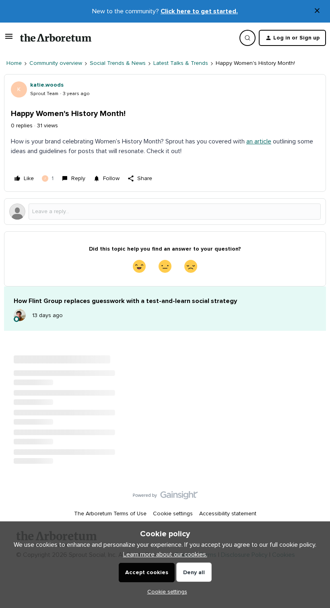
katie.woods (47, 85)
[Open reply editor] (165, 211)
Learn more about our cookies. (165, 554)
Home (14, 63)
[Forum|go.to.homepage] (55, 38)
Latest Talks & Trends (180, 63)
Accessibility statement (227, 514)
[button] (9, 39)
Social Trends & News (118, 63)
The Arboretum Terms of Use (110, 514)
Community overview (55, 63)
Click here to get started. (199, 11)
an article (258, 141)
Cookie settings (173, 514)
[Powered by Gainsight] (165, 497)
